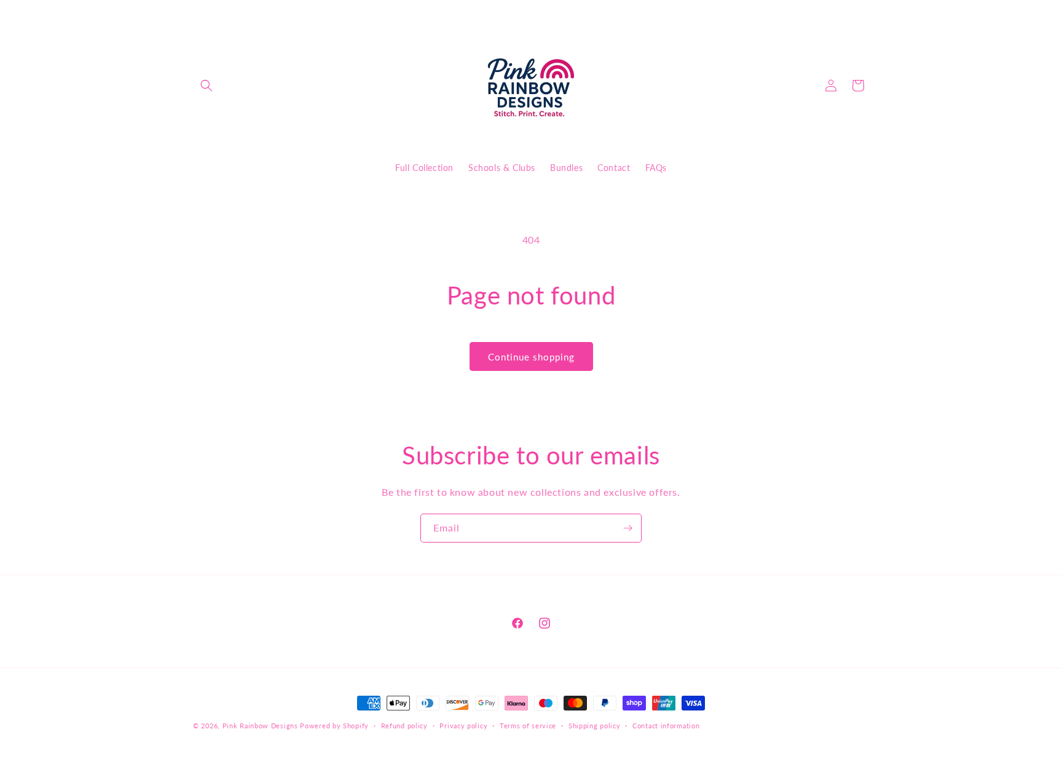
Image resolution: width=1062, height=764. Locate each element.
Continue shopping (531, 356)
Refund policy (404, 725)
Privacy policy (463, 725)
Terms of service (528, 725)
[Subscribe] (627, 528)
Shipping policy (594, 725)
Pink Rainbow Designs (261, 726)
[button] (206, 85)
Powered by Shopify (334, 726)
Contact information (665, 725)
